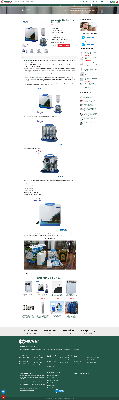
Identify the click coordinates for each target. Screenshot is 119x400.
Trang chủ (82, 1)
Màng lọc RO (39, 77)
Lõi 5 (26, 83)
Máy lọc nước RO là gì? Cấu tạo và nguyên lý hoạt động (90, 119)
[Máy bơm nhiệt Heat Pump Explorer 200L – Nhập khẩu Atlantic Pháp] (42, 307)
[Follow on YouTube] (117, 2)
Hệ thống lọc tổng (50, 5)
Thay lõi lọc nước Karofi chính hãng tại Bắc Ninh (89, 96)
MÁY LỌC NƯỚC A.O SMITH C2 (57, 296)
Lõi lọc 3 (27, 74)
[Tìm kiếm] (84, 5)
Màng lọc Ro (32, 77)
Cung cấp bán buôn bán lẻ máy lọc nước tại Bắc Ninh (90, 105)
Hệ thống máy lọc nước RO (35, 186)
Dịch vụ (97, 1)
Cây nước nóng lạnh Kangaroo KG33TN (28, 296)
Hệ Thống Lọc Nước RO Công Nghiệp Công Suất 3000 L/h (28, 317)
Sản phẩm (72, 10)
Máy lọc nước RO (28, 60)
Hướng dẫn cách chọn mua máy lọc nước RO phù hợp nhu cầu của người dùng (90, 114)
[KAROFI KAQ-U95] (57, 307)
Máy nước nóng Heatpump (60, 5)
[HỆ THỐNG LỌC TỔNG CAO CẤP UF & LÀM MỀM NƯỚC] (71, 307)
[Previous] (24, 33)
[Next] (47, 33)
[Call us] (114, 2)
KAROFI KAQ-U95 (57, 316)
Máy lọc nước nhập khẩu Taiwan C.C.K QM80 (43, 296)
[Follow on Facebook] (111, 2)
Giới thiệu (88, 1)
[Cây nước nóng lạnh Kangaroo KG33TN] (28, 287)
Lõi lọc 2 (27, 68)
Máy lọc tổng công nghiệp (71, 5)
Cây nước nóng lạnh (41, 5)
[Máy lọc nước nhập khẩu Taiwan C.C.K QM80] (42, 287)
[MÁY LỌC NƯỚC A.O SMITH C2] (57, 287)
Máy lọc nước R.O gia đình (30, 5)
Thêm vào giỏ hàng (64, 45)
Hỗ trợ (102, 1)
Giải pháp (80, 5)
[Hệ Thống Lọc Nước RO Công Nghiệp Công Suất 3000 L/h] (28, 307)
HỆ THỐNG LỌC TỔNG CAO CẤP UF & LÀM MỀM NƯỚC (71, 317)
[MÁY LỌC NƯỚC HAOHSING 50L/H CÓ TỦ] (71, 287)
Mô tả (25, 57)
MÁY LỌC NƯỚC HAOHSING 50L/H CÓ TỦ (71, 296)
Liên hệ (106, 1)
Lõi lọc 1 (27, 64)
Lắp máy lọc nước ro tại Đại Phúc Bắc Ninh (89, 123)
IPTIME (72, 398)
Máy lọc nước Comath (92, 10)
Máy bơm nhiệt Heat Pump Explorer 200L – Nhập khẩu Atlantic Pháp (42, 317)
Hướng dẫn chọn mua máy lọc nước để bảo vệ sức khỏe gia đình (89, 109)
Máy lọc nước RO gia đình (80, 10)
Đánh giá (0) (27, 273)
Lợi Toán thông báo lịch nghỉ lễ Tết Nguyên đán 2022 (89, 101)
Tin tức (93, 1)
